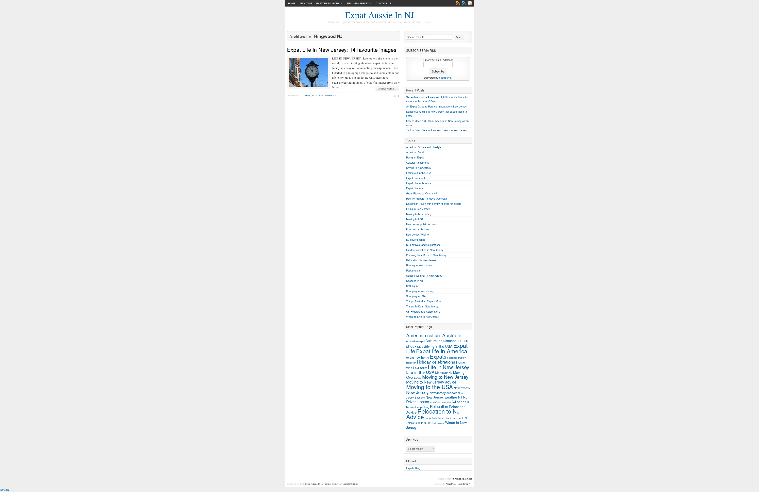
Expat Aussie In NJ (379, 15)
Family (462, 357)
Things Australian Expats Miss (423, 301)
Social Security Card (441, 418)
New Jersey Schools (418, 229)
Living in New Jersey (418, 209)
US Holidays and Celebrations (423, 311)
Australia (452, 335)
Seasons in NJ (414, 281)
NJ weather (412, 407)
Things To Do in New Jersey (422, 306)
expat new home (417, 357)
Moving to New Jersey (419, 214)
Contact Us (383, 3)
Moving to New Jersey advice (431, 382)
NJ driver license (415, 239)
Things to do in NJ (416, 423)
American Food (415, 152)
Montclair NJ (443, 372)
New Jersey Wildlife (417, 234)
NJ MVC (434, 402)
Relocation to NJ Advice (433, 414)
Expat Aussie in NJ (328, 95)
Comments (464, 3)
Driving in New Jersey (418, 168)
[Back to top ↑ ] (464, 483)
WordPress (451, 483)
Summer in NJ (460, 418)
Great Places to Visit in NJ (421, 193)
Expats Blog (413, 468)
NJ (460, 397)
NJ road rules (444, 402)
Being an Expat (415, 157)
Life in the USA (420, 372)
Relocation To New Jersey (421, 260)
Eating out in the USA (418, 173)
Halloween (411, 362)
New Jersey (417, 392)
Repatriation (413, 270)
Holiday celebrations (436, 362)
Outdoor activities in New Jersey (424, 250)
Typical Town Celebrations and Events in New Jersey (436, 130)
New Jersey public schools (421, 224)
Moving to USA (415, 219)
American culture (423, 335)
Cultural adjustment (441, 340)
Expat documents (416, 178)
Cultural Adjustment (417, 162)
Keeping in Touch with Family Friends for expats (433, 203)
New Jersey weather (441, 397)
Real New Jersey (357, 3)
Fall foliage (452, 357)
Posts (458, 3)
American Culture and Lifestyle (423, 147)
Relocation (439, 406)
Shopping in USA (416, 296)
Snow (428, 418)
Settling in (412, 286)
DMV (420, 347)
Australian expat (415, 341)
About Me (306, 3)
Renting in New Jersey (419, 265)
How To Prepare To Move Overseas (426, 198)
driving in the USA (438, 346)
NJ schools (460, 401)
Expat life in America (441, 351)
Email (470, 3)
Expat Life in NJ (415, 188)
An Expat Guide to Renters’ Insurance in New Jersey (436, 106)
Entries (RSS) (331, 483)
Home (291, 3)
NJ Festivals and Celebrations (423, 245)
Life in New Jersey (448, 366)
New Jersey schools (443, 392)
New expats (462, 387)
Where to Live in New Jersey (422, 317)
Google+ (5, 489)
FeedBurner (445, 77)
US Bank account (436, 422)
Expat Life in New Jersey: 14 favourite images (341, 49)
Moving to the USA (429, 387)
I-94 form (420, 367)
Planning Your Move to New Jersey (426, 255)
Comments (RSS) (351, 483)
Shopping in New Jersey (420, 291)
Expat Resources (327, 3)
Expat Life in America (418, 183)
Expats (438, 356)
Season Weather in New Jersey (424, 275)
